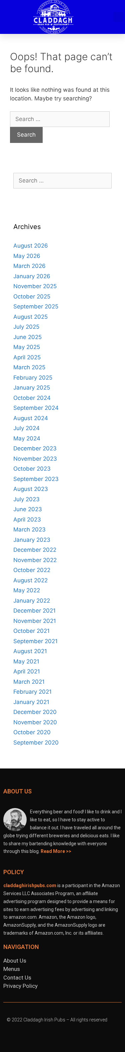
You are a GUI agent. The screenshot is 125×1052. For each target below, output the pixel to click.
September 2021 (35, 641)
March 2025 (29, 367)
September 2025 (35, 306)
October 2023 (32, 468)
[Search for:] (60, 119)
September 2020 (36, 742)
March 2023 (29, 529)
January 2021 (31, 702)
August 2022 (30, 580)
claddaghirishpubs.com (29, 885)
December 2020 (35, 712)
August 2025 (30, 316)
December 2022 (34, 549)
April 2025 (27, 357)
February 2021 (32, 691)
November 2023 (35, 458)
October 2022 (31, 570)
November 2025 (35, 286)
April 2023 (27, 519)
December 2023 (35, 448)
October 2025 (31, 296)
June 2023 (27, 509)
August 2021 (30, 651)
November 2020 (35, 722)
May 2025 (26, 347)
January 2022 (31, 600)
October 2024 (32, 398)
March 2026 (29, 266)
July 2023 (26, 499)
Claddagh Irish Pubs (44, 1019)
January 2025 (31, 387)
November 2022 (35, 560)
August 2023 (30, 489)
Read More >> (56, 851)
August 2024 (30, 418)
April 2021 (26, 671)
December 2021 (34, 610)
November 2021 (34, 621)
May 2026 (26, 256)
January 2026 (31, 276)
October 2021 (31, 631)
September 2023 (36, 479)
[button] (105, 17)
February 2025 (32, 377)
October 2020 (32, 732)
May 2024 (26, 438)
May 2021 (26, 661)
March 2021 (29, 681)
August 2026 (30, 245)
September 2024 (36, 408)
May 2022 (26, 590)
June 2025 (27, 337)
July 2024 (26, 428)
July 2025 (26, 326)
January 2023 (31, 539)
